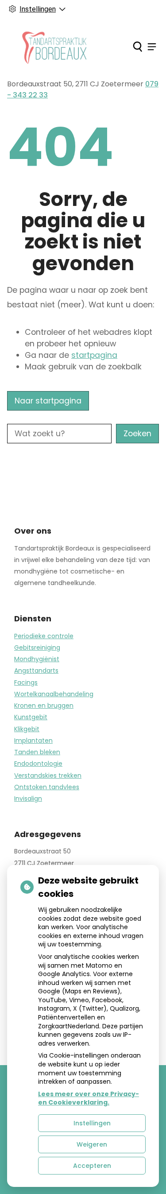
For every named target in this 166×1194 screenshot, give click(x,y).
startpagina (94, 355)
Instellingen (92, 1123)
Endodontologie (38, 763)
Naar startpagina (48, 400)
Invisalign (28, 798)
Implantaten (33, 740)
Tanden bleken (37, 752)
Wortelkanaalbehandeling (53, 694)
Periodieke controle (43, 636)
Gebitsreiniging (37, 647)
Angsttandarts (36, 670)
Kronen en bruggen (43, 705)
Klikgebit (26, 729)
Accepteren (92, 1165)
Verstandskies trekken (47, 775)
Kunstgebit (30, 717)
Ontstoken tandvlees (46, 787)
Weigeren (92, 1144)
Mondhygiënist (36, 659)
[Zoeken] (137, 46)
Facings (26, 682)
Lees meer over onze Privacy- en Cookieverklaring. (88, 1098)
